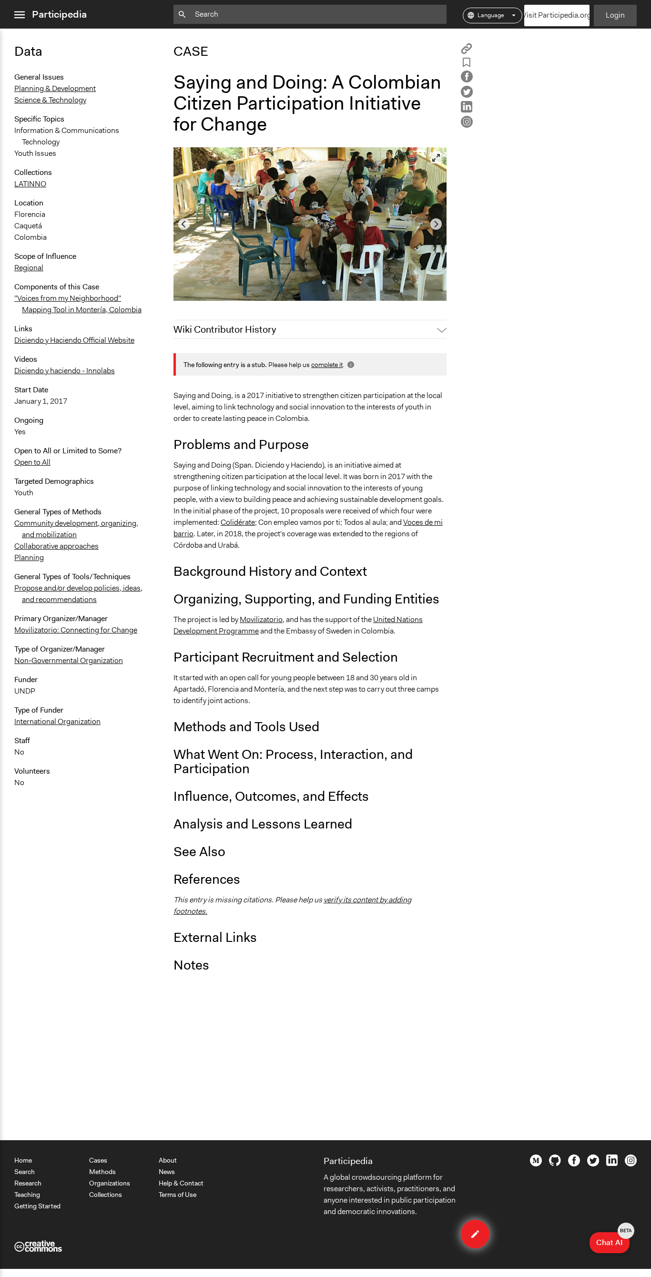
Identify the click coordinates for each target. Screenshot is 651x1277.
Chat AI (613, 1239)
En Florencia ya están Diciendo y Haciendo (249, 289)
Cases (98, 1160)
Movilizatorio (261, 619)
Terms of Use (177, 1194)
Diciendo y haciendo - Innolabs (64, 371)
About (168, 1160)
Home (23, 1160)
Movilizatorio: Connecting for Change (75, 630)
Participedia (59, 14)
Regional (28, 268)
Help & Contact (181, 1183)
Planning (29, 557)
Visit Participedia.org (557, 15)
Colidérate (238, 522)
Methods (102, 1171)
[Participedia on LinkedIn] (612, 1163)
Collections (105, 1194)
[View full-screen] (436, 157)
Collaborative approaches (56, 546)
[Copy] (466, 52)
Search (24, 1171)
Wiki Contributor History (224, 329)
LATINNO (30, 184)
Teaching (27, 1194)
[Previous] (184, 224)
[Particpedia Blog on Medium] (536, 1164)
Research (27, 1183)
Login (615, 15)
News (167, 1171)
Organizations (109, 1183)
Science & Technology (50, 100)
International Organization (57, 721)
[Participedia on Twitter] (593, 1164)
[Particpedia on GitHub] (555, 1163)
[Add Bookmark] (466, 64)
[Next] (436, 224)
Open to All (32, 462)
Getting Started (37, 1206)
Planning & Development (55, 88)
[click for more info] (350, 364)
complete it (327, 364)
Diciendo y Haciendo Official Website (74, 340)
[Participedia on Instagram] (631, 1164)
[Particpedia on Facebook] (574, 1164)
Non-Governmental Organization (68, 660)
